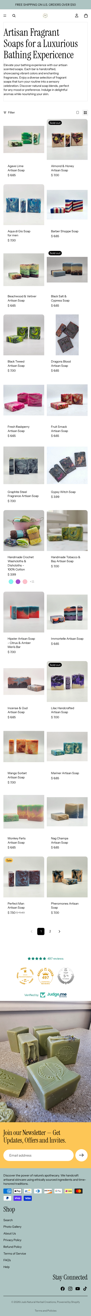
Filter (11, 112)
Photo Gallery (12, 1227)
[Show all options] (32, 581)
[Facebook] (62, 1288)
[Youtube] (77, 1288)
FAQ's (7, 1260)
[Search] (14, 15)
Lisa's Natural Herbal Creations (38, 1302)
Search (8, 1220)
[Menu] (5, 16)
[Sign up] (81, 1155)
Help (6, 1267)
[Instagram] (70, 1288)
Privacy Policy (12, 1240)
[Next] (59, 931)
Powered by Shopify (68, 1302)
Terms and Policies (46, 1310)
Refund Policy (12, 1247)
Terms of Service (14, 1253)
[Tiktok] (85, 1288)
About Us (9, 1233)
